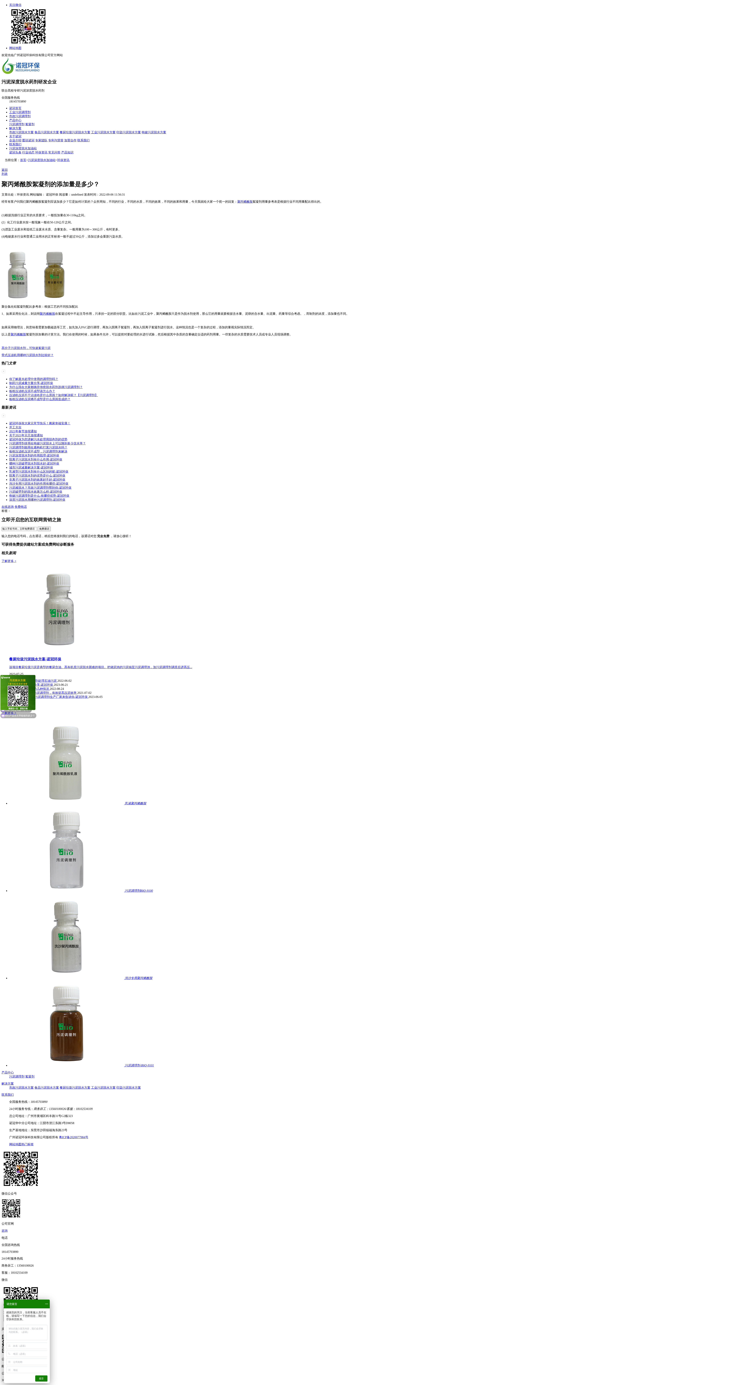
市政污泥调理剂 (20, 116)
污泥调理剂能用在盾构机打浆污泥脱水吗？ (38, 447)
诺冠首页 (15, 108)
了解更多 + (9, 561)
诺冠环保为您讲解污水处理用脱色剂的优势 (38, 439)
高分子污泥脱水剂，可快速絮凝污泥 (26, 348)
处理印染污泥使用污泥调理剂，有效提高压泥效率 (43, 692)
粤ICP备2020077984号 (73, 1137)
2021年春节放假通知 (23, 431)
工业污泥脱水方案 (103, 132)
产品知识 (67, 152)
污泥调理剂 (16, 124)
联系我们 (83, 140)
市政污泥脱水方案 (21, 132)
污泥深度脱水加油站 (23, 148)
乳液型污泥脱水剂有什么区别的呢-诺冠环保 (38, 471)
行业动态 (28, 152)
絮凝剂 (29, 124)
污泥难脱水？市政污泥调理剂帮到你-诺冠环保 (40, 487)
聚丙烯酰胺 (245, 201)
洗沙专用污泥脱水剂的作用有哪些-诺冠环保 (38, 483)
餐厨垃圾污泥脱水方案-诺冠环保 (35, 659)
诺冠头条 (15, 152)
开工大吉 (15, 427)
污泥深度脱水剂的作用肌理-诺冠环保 (34, 455)
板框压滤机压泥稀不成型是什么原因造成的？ (39, 399)
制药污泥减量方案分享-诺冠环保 (31, 383)
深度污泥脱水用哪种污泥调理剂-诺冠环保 (37, 499)
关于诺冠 (15, 136)
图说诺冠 (28, 140)
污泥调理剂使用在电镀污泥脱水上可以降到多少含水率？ (47, 443)
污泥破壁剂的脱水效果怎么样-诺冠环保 (35, 491)
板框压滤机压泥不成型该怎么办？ (32, 391)
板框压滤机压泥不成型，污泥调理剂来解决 (38, 451)
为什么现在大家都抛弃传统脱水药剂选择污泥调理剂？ (46, 387)
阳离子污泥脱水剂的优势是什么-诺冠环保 (37, 475)
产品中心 (15, 120)
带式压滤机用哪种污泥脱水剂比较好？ (28, 355)
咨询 (5, 1230)
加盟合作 (70, 140)
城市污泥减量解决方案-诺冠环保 (31, 467)
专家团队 (41, 140)
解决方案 (15, 128)
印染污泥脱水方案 (128, 132)
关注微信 (15, 5)
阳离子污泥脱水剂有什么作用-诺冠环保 (35, 459)
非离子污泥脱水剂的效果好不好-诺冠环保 (37, 479)
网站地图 (15, 48)
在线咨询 (8, 506)
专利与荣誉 (56, 140)
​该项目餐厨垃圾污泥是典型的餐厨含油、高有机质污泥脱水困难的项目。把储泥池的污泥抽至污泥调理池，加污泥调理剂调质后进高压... (100, 667)
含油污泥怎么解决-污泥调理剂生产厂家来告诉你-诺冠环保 (48, 696)
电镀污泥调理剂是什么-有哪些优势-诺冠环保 (39, 495)
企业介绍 (15, 140)
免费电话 (21, 506)
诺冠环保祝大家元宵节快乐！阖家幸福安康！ (39, 423)
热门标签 (27, 1144)
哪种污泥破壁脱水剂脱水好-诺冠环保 (34, 463)
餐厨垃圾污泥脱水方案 (75, 132)
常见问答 (54, 152)
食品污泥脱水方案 (46, 132)
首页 (23, 160)
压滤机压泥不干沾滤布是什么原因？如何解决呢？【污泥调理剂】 (53, 395)
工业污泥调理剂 (20, 112)
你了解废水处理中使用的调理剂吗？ (33, 379)
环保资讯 (41, 152)
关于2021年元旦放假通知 (26, 435)
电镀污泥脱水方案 (154, 132)
